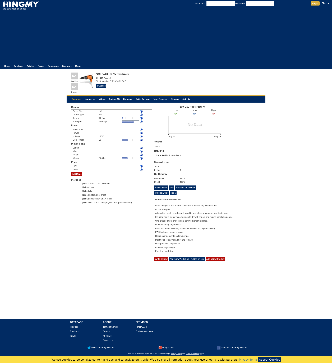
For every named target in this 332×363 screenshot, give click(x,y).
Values (73, 336)
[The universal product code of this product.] (141, 166)
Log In (315, 3)
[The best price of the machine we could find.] (141, 169)
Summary (76, 99)
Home (7, 66)
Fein (171, 188)
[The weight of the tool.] (141, 158)
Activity (186, 99)
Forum (41, 66)
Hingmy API (141, 327)
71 (181, 166)
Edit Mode (77, 174)
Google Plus (168, 347)
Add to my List (197, 259)
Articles (30, 66)
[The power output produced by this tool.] (141, 133)
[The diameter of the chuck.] (141, 111)
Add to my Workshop (179, 259)
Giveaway (67, 66)
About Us (107, 336)
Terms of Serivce (110, 327)
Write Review (161, 259)
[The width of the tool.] (141, 151)
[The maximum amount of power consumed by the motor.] (141, 129)
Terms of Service (192, 354)
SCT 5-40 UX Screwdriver (97, 183)
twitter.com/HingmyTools (102, 347)
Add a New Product (215, 259)
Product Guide (162, 193)
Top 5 (173, 193)
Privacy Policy (176, 354)
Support (106, 331)
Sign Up (325, 3)
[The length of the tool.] (141, 148)
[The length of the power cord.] (141, 140)
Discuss (175, 99)
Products (74, 327)
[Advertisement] (166, 36)
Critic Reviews (143, 99)
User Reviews (160, 99)
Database (18, 66)
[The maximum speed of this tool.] (141, 121)
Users (78, 66)
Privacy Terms (248, 359)
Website (107, 78)
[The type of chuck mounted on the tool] (141, 114)
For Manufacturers (144, 331)
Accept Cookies (269, 359)
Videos (102, 99)
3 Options (101, 86)
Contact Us (108, 340)
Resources (53, 66)
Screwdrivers (174, 155)
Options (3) (114, 99)
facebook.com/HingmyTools (234, 347)
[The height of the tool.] (141, 155)
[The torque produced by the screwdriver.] (141, 118)
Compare (127, 99)
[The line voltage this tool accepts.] (141, 136)
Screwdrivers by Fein (185, 188)
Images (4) (90, 99)
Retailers (74, 331)
